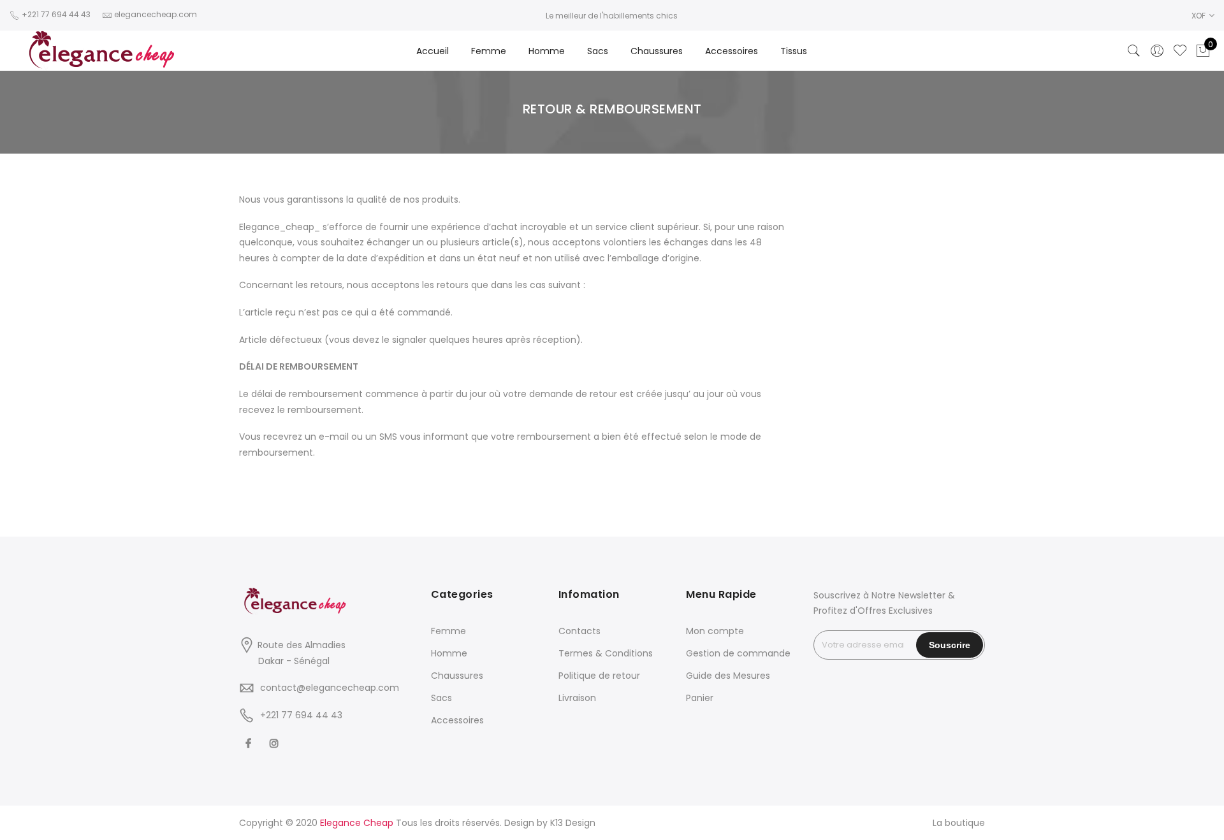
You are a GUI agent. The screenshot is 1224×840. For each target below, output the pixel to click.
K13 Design (572, 822)
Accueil (432, 51)
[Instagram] (276, 743)
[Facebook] (249, 743)
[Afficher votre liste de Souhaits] (1180, 51)
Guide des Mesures (728, 675)
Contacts (579, 631)
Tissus (793, 51)
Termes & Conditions (605, 653)
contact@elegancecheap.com (329, 687)
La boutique (959, 822)
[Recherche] (1134, 51)
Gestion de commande (738, 653)
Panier (699, 698)
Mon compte (715, 631)
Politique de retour (599, 675)
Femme (488, 51)
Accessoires (731, 51)
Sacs (597, 51)
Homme (546, 51)
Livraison (577, 698)
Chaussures (656, 51)
